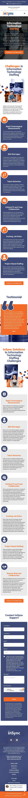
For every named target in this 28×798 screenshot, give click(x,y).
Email (5, 641)
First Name (7, 625)
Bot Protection (7, 685)
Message (6, 674)
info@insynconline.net (16, 3)
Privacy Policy (19, 669)
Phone (6, 649)
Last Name (7, 633)
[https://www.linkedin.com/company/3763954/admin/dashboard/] (21, 740)
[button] (24, 13)
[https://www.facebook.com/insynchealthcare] (7, 740)
